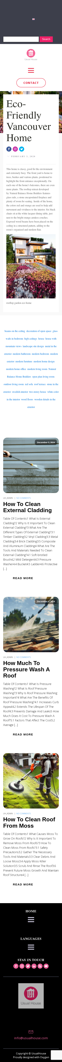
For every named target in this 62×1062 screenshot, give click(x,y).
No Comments (23, 498)
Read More (23, 578)
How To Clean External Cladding (27, 507)
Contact (31, 83)
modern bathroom (22, 353)
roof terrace (40, 384)
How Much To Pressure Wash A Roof (26, 669)
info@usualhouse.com (31, 1038)
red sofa (29, 384)
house (41, 338)
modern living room (37, 369)
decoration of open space (38, 331)
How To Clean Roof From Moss (29, 822)
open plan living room (43, 376)
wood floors (27, 399)
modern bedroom (40, 353)
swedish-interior (20, 391)
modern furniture (23, 361)
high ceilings (30, 338)
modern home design (44, 361)
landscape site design (33, 346)
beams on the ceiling (15, 331)
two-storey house (37, 391)
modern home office (16, 369)
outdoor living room (14, 384)
